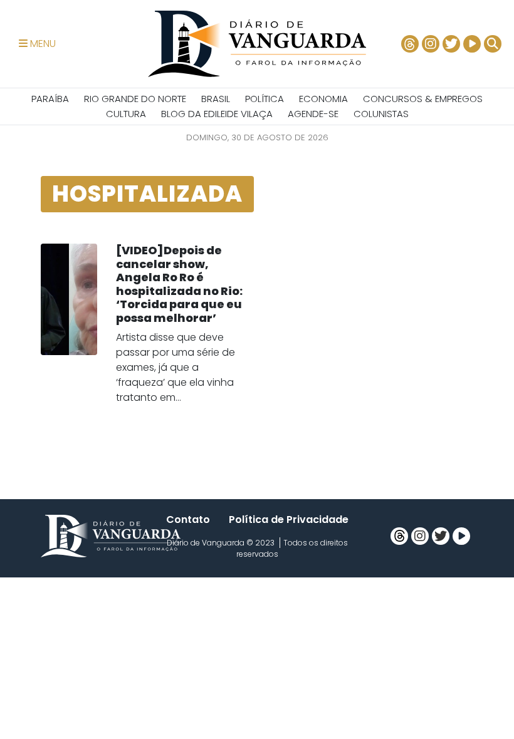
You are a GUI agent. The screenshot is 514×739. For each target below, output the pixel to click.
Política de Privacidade (289, 519)
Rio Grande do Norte (135, 98)
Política (264, 98)
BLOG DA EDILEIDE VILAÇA (217, 113)
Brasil (215, 98)
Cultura (126, 113)
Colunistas (381, 113)
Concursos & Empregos (423, 98)
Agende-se (313, 113)
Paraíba (50, 98)
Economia (323, 98)
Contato (188, 519)
